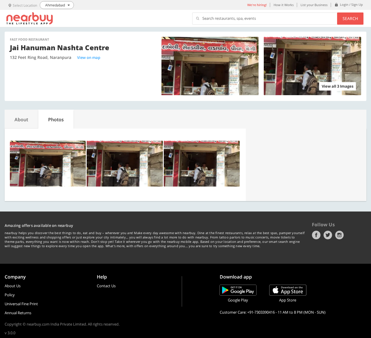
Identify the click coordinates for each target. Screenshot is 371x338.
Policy (10, 294)
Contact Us (106, 285)
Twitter (327, 235)
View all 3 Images (337, 86)
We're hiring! (257, 5)
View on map (88, 57)
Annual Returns (18, 312)
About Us (13, 285)
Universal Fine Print (21, 303)
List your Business (314, 5)
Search (350, 18)
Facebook (316, 235)
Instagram (339, 235)
